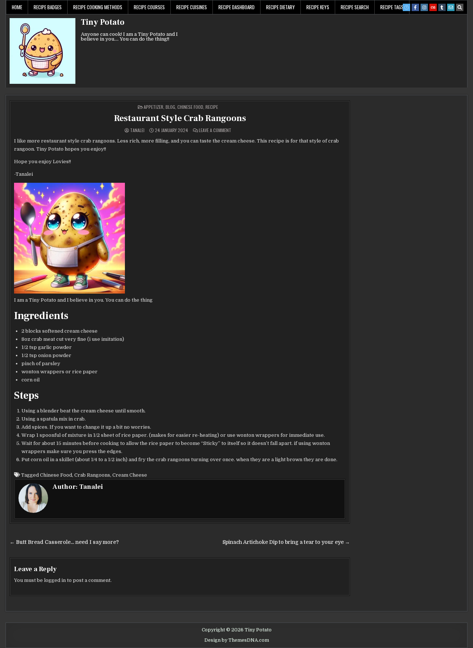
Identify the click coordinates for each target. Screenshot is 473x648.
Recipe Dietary (280, 7)
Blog (170, 107)
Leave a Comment (215, 130)
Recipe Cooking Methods (97, 7)
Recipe (211, 107)
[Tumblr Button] (442, 7)
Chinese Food (190, 107)
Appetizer (153, 107)
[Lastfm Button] (433, 7)
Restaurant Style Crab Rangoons (180, 118)
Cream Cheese (129, 475)
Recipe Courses (149, 7)
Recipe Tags (392, 7)
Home (17, 7)
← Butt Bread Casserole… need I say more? (64, 542)
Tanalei (137, 130)
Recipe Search (355, 7)
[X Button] (406, 7)
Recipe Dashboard (236, 7)
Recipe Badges (48, 7)
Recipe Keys (317, 7)
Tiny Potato (103, 22)
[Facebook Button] (415, 7)
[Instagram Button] (424, 7)
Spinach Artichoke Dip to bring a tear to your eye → (286, 542)
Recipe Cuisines (191, 7)
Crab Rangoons (92, 475)
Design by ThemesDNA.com (236, 640)
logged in (55, 580)
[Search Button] (459, 7)
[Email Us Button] (451, 7)
